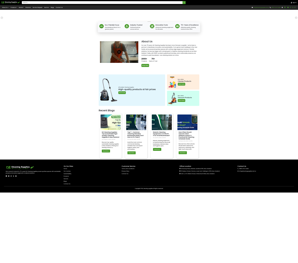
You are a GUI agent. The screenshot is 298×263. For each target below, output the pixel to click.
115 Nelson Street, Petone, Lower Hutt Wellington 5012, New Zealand (200, 243)
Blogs (52, 7)
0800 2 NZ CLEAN (276, 7)
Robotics (28, 7)
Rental (21, 7)
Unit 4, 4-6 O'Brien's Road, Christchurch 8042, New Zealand (197, 246)
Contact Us (59, 7)
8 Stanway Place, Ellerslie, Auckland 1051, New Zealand (196, 241)
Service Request (37, 7)
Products (13, 7)
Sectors (46, 7)
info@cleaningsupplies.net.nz (261, 7)
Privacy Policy (125, 243)
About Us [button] (5, 7)
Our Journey (67, 243)
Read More (106, 223)
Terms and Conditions (128, 241)
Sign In (294, 2)
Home (65, 241)
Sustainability (67, 246)
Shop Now (145, 138)
